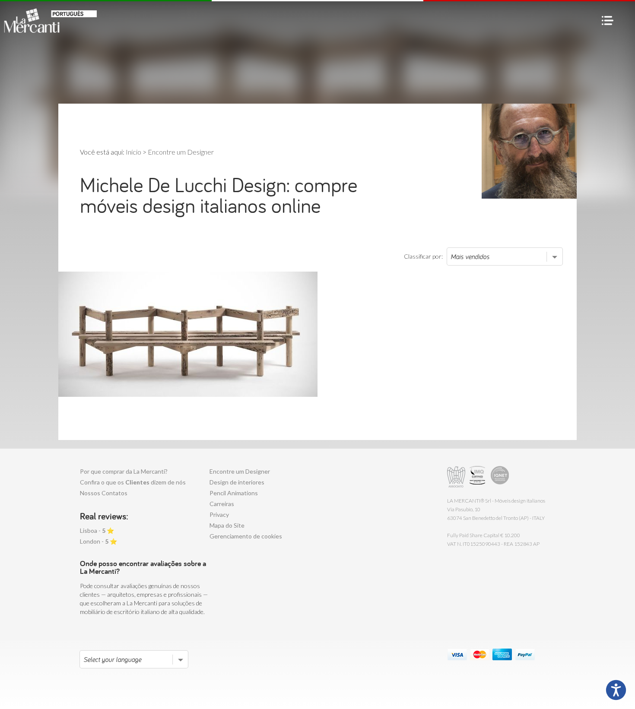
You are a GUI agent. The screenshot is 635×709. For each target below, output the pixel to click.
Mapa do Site (227, 525)
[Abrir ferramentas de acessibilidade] (616, 690)
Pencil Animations (234, 493)
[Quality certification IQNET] (500, 477)
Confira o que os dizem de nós (133, 482)
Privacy (219, 514)
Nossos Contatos (103, 493)
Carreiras (222, 503)
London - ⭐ (98, 541)
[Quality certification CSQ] (478, 477)
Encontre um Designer (240, 471)
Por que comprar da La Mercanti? (124, 471)
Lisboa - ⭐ (97, 530)
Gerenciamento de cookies (246, 536)
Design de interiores (237, 482)
